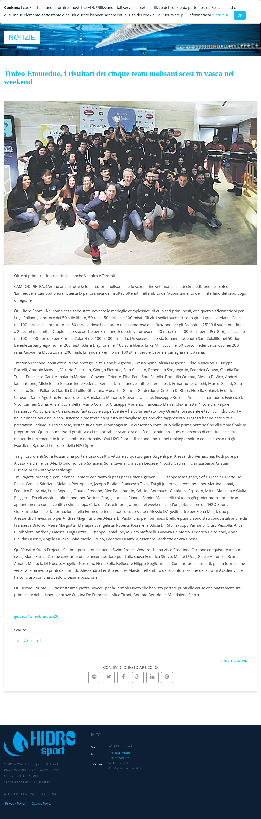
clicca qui (220, 14)
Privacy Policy (15, 803)
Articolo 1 (32, 640)
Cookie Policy (42, 803)
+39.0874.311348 (119, 753)
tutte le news (235, 661)
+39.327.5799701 (119, 758)
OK (239, 15)
